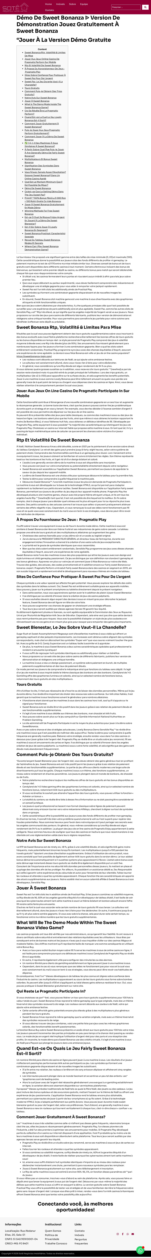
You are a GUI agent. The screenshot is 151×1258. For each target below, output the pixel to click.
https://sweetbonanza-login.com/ (34, 356)
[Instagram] (117, 1234)
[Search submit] (145, 7)
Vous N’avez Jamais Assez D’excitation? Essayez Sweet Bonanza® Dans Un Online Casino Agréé (45, 175)
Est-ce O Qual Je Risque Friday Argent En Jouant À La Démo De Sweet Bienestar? (45, 220)
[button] (135, 1254)
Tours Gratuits (32, 88)
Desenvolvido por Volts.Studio (135, 1254)
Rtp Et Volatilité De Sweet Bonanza (43, 65)
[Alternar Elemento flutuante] (140, 1250)
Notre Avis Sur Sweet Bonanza (40, 97)
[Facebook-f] (123, 1234)
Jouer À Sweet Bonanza (37, 101)
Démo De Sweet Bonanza (38, 188)
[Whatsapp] (128, 1234)
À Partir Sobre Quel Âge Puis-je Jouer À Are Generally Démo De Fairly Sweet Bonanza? (45, 152)
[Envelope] (133, 1234)
